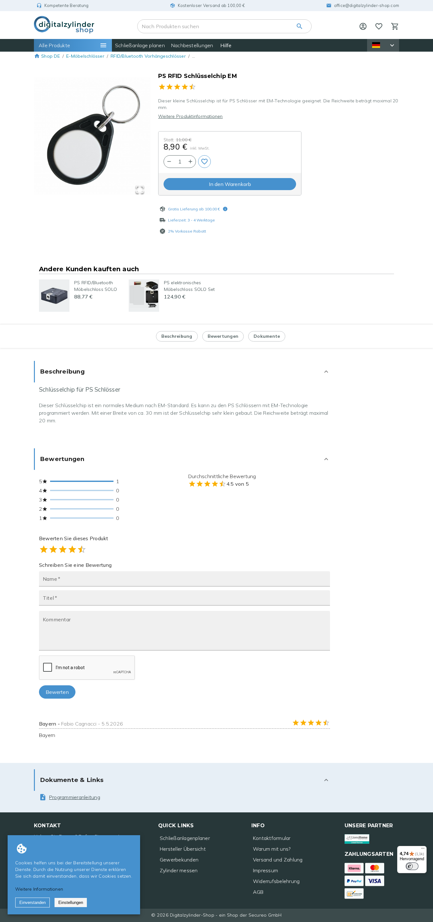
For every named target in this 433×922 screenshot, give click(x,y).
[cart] (395, 26)
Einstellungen (70, 902)
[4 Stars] (72, 549)
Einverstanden (32, 902)
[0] (379, 26)
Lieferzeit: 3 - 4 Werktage (191, 220)
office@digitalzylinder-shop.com (366, 5)
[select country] (392, 45)
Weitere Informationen (39, 889)
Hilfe (225, 45)
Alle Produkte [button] (54, 45)
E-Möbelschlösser (85, 56)
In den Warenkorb (230, 184)
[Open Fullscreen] (140, 190)
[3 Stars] (63, 549)
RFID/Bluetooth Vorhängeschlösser (148, 56)
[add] (204, 161)
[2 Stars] (53, 549)
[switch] (412, 866)
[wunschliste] (379, 26)
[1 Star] (43, 549)
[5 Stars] (82, 549)
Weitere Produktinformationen (190, 116)
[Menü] (423, 850)
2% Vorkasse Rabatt (187, 231)
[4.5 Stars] (79, 549)
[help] (363, 26)
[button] (92, 137)
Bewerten (57, 692)
